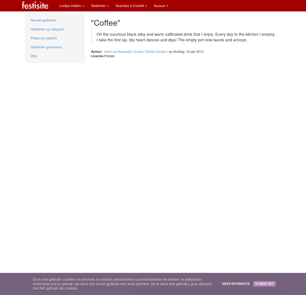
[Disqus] (186, 114)
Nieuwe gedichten (43, 20)
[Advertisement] (38, 94)
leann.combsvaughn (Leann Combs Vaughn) (136, 51)
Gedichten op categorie (47, 29)
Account (160, 5)
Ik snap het (264, 284)
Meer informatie (236, 284)
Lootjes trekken (71, 5)
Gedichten (99, 5)
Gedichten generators (46, 47)
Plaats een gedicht (44, 38)
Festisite (35, 5)
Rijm (34, 56)
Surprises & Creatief (130, 5)
